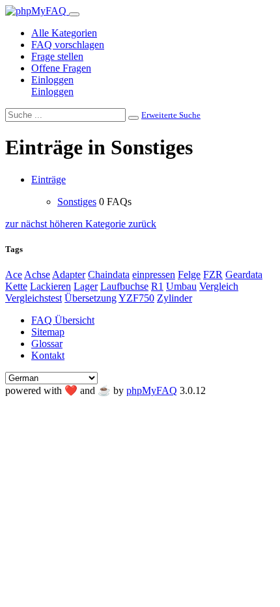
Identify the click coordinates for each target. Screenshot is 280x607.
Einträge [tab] (48, 179)
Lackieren (50, 286)
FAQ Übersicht (62, 320)
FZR (213, 274)
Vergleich (218, 286)
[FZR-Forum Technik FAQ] (37, 10)
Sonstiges (76, 201)
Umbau (181, 286)
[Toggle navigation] (74, 14)
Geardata (243, 274)
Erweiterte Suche (171, 115)
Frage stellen (57, 56)
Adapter (68, 274)
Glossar (47, 343)
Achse (37, 274)
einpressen (153, 274)
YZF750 (136, 298)
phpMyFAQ (151, 390)
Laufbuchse (124, 286)
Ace (13, 274)
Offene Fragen (61, 68)
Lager (86, 286)
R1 (157, 286)
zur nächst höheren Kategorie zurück (80, 223)
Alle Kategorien (64, 32)
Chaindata (109, 274)
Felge (189, 274)
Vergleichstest (33, 298)
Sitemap (47, 331)
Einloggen (52, 79)
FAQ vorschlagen (67, 44)
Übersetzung (90, 298)
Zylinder (174, 298)
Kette (16, 286)
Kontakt (47, 355)
